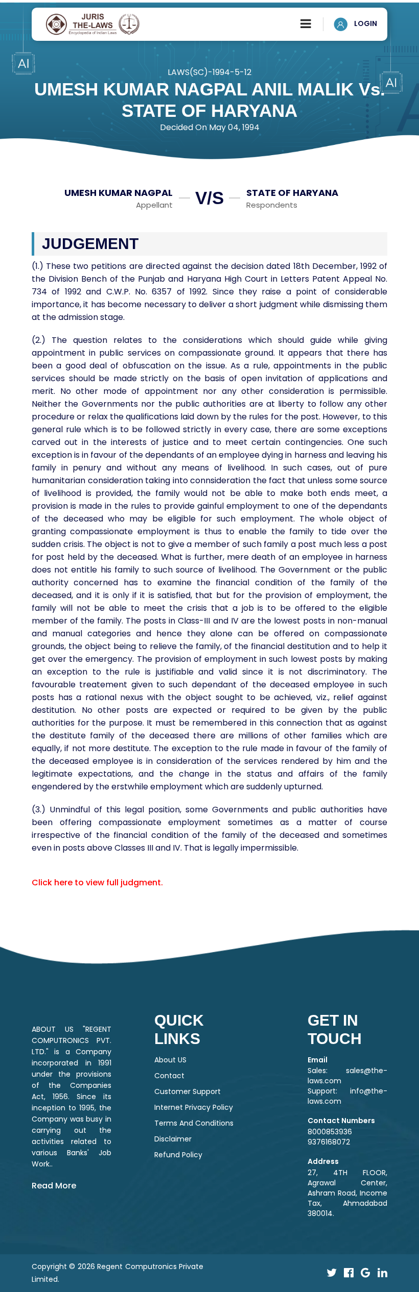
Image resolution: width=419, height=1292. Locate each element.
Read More (54, 1185)
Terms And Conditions (194, 1123)
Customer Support (187, 1091)
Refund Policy (178, 1155)
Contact (169, 1076)
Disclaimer (173, 1139)
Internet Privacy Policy (193, 1107)
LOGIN (365, 23)
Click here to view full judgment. (97, 882)
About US (170, 1060)
